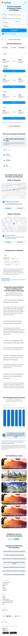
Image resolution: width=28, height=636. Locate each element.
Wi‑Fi (17, 264)
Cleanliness (7, 264)
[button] (24, 16)
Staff (6, 261)
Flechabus (17, 279)
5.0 (9, 261)
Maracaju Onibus (10, 235)
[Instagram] (3, 622)
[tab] (5, 47)
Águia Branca (22, 279)
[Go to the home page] (6, 2)
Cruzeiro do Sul (6, 257)
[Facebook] (6, 622)
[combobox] (14, 14)
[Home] (2, 39)
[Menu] (25, 2)
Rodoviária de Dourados (12, 201)
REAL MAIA (3, 280)
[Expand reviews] (23, 260)
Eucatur (8, 280)
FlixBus (2, 279)
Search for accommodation (10, 33)
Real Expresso (8, 279)
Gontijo (12, 279)
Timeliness (15, 261)
